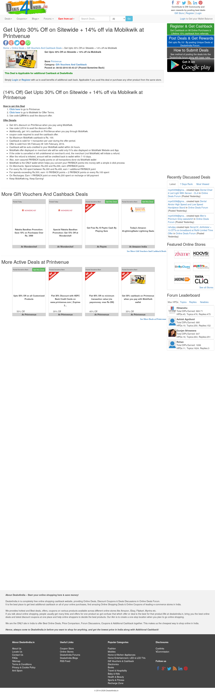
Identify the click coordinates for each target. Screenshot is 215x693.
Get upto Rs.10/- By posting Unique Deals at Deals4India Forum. (191, 41)
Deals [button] (7, 18)
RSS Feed (65, 661)
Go (129, 18)
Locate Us (17, 651)
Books (111, 667)
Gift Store (179, 13)
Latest (173, 184)
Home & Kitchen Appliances (121, 654)
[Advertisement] (190, 121)
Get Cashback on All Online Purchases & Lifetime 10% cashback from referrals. (191, 29)
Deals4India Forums (70, 654)
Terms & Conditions (22, 664)
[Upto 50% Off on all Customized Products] (29, 283)
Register (190, 13)
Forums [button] (48, 18)
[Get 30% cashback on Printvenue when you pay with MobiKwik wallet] (138, 283)
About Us (16, 648)
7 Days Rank (186, 184)
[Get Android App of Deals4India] (190, 65)
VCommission (162, 651)
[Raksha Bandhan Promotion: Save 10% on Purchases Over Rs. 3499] (29, 215)
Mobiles (112, 651)
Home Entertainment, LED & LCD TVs (126, 657)
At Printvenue (65, 314)
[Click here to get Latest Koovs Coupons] (201, 254)
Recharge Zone (115, 683)
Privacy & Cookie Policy (23, 667)
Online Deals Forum (198, 207)
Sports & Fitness (116, 679)
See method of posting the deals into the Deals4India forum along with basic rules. (190, 54)
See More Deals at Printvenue (153, 319)
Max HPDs (173, 302)
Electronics (113, 664)
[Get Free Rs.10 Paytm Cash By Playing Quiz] (101, 215)
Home (6, 47)
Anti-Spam (17, 670)
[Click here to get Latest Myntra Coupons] (201, 266)
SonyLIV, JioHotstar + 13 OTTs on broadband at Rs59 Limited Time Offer (190, 230)
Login (199, 13)
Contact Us (17, 654)
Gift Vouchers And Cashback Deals (44, 47)
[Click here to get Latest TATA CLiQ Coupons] (201, 279)
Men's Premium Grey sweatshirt (187, 217)
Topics (183, 302)
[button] (66, 19)
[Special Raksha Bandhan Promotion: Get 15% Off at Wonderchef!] (65, 215)
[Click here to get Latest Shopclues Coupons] (182, 266)
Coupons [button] (21, 18)
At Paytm (102, 246)
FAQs (15, 657)
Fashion (112, 648)
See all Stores (206, 287)
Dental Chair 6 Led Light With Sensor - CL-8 (190, 191)
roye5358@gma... (177, 189)
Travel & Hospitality (117, 670)
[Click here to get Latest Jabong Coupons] (182, 279)
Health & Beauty (116, 676)
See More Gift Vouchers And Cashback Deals (146, 251)
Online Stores (67, 651)
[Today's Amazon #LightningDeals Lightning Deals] (138, 215)
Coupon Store (67, 648)
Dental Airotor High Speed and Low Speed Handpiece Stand (187, 204)
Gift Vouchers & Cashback (121, 661)
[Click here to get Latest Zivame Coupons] (182, 254)
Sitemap (16, 661)
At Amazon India (138, 246)
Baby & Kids (114, 673)
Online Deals (18, 47)
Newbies (204, 302)
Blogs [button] (34, 18)
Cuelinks (160, 648)
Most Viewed (202, 184)
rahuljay (172, 227)
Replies (193, 302)
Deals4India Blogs (69, 657)
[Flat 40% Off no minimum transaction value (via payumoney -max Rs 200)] (101, 283)
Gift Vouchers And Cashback (71, 64)
